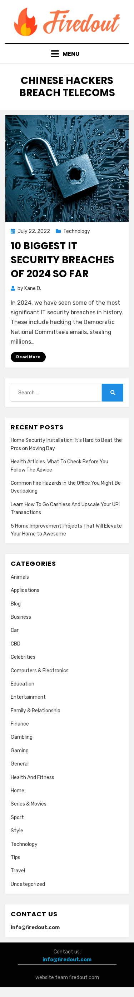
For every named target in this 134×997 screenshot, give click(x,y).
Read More (28, 356)
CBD (15, 644)
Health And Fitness (32, 777)
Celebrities (23, 657)
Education (22, 684)
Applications (25, 590)
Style (17, 831)
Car (15, 630)
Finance (20, 724)
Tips (15, 857)
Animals (20, 577)
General (20, 764)
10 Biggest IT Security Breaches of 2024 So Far (62, 260)
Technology (76, 231)
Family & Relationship (35, 711)
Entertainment (28, 697)
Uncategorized (28, 884)
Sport (17, 817)
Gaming (20, 751)
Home (17, 791)
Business (21, 617)
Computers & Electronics (40, 671)
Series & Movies (28, 804)
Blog (16, 604)
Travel (18, 871)
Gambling (22, 737)
